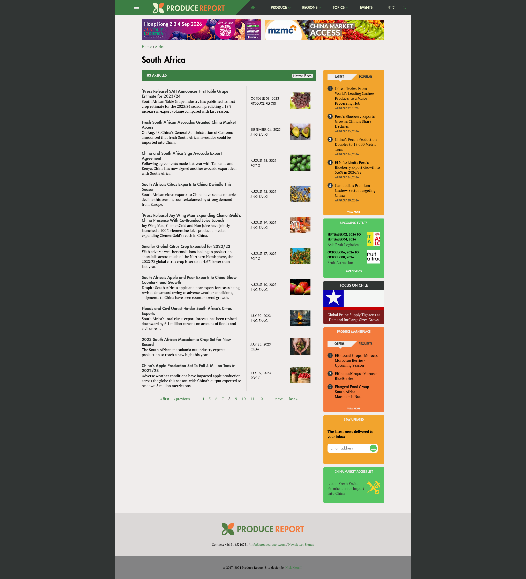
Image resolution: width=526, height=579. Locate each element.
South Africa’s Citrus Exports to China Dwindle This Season (186, 187)
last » (293, 398)
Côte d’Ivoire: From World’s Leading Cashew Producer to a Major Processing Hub (355, 96)
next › (280, 398)
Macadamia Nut (348, 396)
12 (261, 398)
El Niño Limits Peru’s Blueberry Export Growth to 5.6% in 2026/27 (357, 167)
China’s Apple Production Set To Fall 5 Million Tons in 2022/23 (188, 368)
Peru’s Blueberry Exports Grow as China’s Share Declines (355, 121)
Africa (160, 46)
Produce (279, 8)
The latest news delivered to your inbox (350, 434)
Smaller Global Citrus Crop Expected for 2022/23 (186, 246)
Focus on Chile (354, 285)
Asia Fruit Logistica (343, 244)
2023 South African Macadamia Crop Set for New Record (186, 342)
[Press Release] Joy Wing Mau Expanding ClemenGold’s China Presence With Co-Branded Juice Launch (191, 218)
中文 (391, 7)
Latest (339, 77)
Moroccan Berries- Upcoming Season (350, 363)
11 (252, 398)
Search (404, 7)
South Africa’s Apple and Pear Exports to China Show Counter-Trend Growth (189, 280)
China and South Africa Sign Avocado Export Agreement (182, 156)
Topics (339, 8)
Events (366, 7)
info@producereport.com (268, 544)
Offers (340, 344)
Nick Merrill (293, 567)
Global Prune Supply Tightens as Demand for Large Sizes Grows (354, 317)
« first (165, 398)
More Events (354, 271)
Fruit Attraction (340, 262)
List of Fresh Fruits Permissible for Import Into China (346, 488)
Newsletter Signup (301, 544)
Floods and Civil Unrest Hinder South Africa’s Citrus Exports (187, 311)
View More (353, 408)
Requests (366, 344)
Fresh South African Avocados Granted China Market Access (189, 124)
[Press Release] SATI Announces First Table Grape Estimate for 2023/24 (185, 93)
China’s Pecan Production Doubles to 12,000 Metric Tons (356, 144)
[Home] (189, 8)
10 (244, 398)
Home (147, 46)
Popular (365, 77)
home (252, 7)
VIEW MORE (353, 212)
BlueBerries (344, 378)
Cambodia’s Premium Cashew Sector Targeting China (355, 190)
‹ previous (182, 398)
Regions (309, 8)
